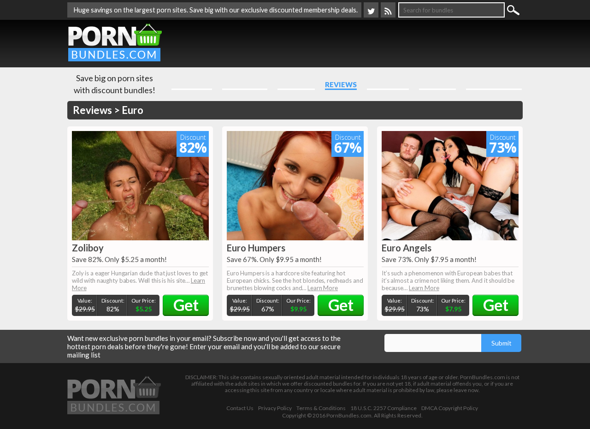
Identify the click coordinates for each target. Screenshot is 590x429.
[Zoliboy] (140, 185)
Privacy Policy (275, 408)
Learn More (322, 288)
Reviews (341, 84)
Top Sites (437, 84)
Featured (296, 84)
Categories (244, 84)
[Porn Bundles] (115, 42)
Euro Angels (406, 247)
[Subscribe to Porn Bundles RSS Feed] (388, 10)
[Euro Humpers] (295, 185)
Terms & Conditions (321, 408)
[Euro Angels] (450, 185)
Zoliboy (88, 247)
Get (185, 304)
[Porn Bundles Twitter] (371, 10)
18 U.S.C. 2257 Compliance (383, 408)
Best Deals (388, 84)
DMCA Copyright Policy (449, 408)
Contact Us (240, 408)
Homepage (191, 84)
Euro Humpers (256, 247)
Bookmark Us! (494, 84)
